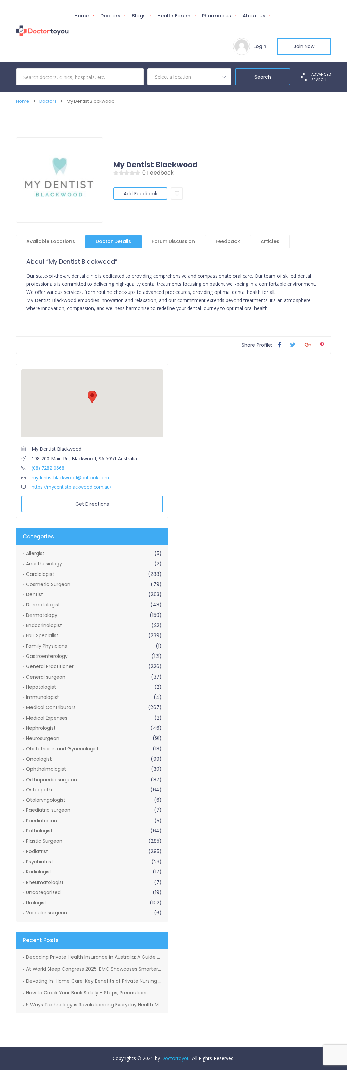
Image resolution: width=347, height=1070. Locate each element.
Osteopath (39, 789)
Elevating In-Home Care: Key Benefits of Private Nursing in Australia (94, 980)
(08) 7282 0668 (48, 468)
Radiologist (39, 871)
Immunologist (42, 697)
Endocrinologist (44, 625)
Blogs (139, 15)
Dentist (34, 594)
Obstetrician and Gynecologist (62, 748)
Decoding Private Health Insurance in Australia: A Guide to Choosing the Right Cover (94, 957)
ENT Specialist (42, 635)
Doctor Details (113, 241)
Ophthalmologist (46, 769)
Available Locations (50, 241)
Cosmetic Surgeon (48, 584)
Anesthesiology (44, 563)
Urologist (36, 902)
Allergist (35, 553)
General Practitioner (50, 666)
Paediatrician (41, 820)
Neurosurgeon (42, 738)
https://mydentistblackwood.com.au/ (71, 487)
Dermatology (41, 615)
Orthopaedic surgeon (51, 779)
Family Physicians (46, 646)
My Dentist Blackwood (155, 165)
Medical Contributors (51, 707)
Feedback (228, 241)
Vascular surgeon (46, 912)
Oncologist (39, 758)
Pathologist (39, 830)
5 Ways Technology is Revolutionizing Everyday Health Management (94, 1004)
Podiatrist (37, 851)
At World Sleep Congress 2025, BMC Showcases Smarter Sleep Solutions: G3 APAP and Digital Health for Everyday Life (94, 969)
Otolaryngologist (45, 799)
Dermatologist (43, 604)
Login (259, 46)
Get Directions (92, 504)
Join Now (304, 46)
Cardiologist (40, 574)
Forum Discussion (173, 241)
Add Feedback (140, 193)
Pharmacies (216, 15)
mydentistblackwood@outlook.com (70, 477)
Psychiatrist (39, 861)
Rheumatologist (45, 882)
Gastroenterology (47, 656)
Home (81, 15)
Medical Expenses (46, 717)
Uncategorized (43, 892)
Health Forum (173, 15)
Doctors (110, 15)
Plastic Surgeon (44, 840)
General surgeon (45, 676)
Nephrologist (41, 728)
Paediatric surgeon (48, 810)
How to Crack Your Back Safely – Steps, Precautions (87, 992)
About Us (254, 15)
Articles (270, 241)
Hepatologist (41, 687)
